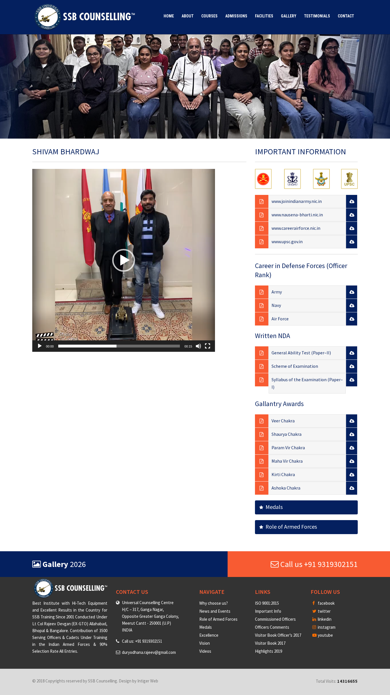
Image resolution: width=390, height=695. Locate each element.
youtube (325, 635)
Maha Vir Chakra (287, 461)
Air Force (280, 318)
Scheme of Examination (295, 366)
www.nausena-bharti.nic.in (297, 214)
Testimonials (317, 16)
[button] (123, 260)
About (188, 16)
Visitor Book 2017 (270, 643)
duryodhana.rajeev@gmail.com (149, 652)
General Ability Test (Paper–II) (301, 353)
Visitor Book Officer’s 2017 (278, 635)
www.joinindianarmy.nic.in (297, 201)
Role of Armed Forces (290, 526)
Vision (204, 643)
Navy (276, 305)
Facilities (264, 16)
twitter (324, 611)
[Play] (40, 346)
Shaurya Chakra (286, 434)
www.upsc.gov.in (287, 241)
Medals (273, 506)
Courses (209, 16)
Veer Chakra (283, 421)
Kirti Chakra (283, 474)
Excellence (208, 635)
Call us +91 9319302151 (318, 564)
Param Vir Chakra (288, 447)
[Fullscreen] (207, 346)
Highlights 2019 (268, 651)
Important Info (268, 611)
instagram (326, 627)
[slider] (119, 346)
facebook (326, 603)
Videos (205, 651)
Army (277, 292)
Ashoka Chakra (286, 488)
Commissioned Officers (275, 619)
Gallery (288, 16)
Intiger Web (147, 681)
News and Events (214, 611)
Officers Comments (272, 627)
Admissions (236, 16)
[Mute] (198, 346)
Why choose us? (213, 603)
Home (169, 16)
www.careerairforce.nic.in (296, 228)
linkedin (324, 619)
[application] (123, 260)
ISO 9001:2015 (267, 603)
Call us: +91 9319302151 (142, 641)
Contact (346, 16)
